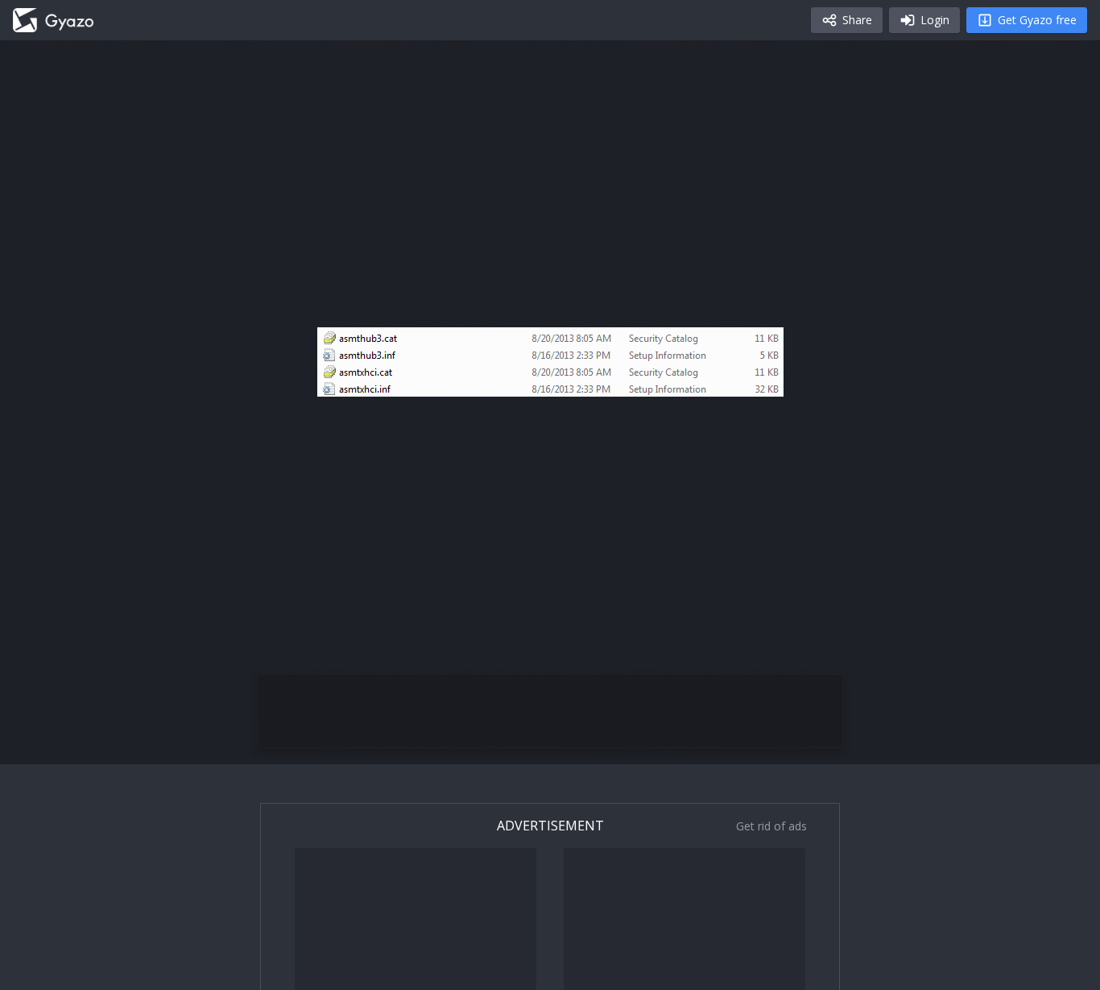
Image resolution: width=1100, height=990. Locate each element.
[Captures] (53, 20)
